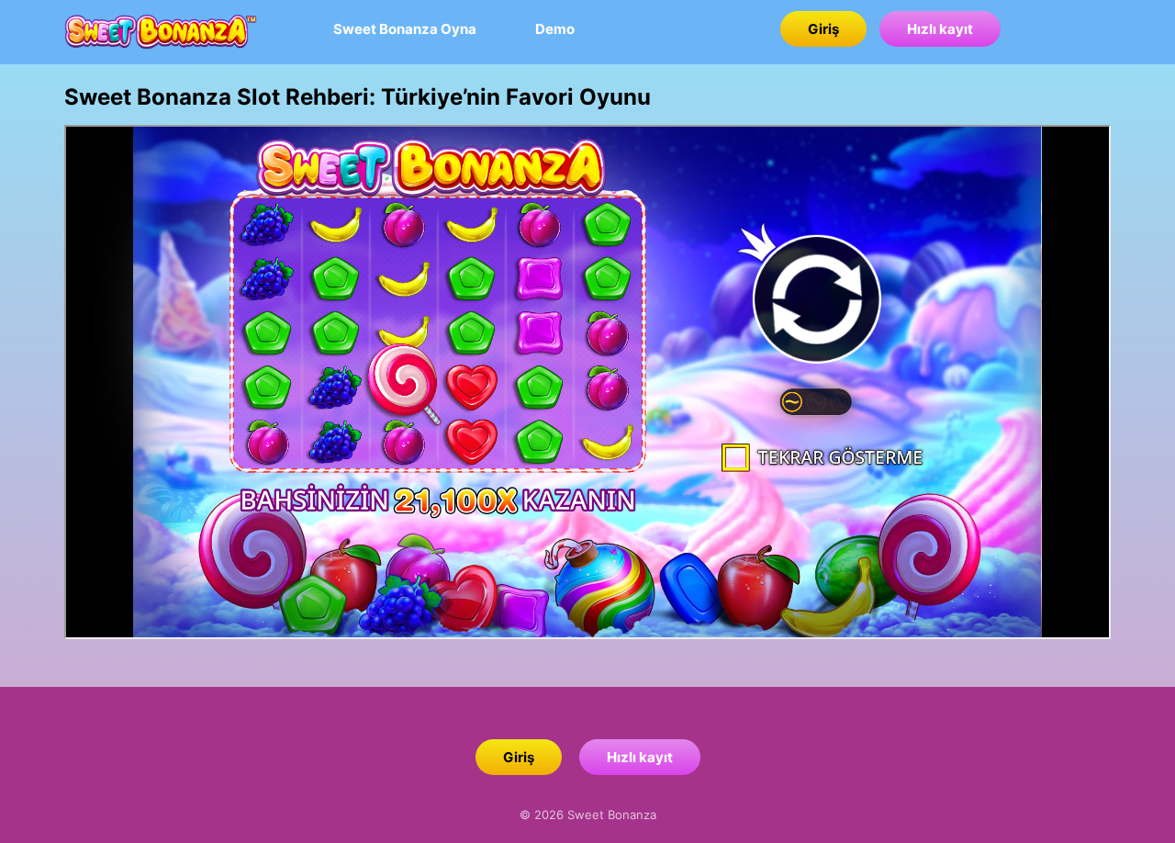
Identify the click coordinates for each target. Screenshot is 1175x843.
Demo (555, 29)
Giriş (823, 29)
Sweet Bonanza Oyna (404, 29)
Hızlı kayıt (940, 29)
